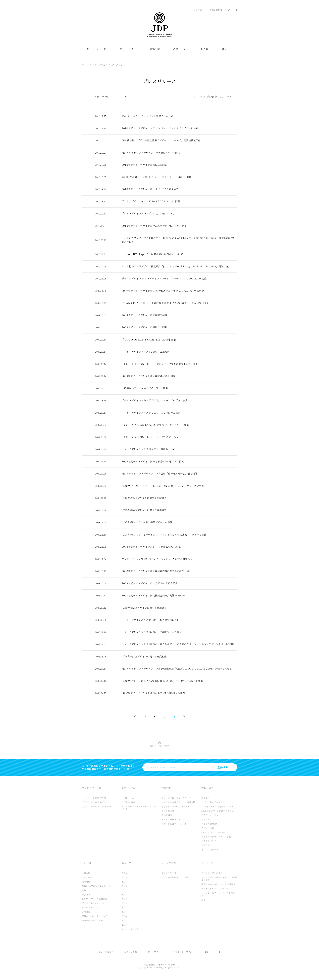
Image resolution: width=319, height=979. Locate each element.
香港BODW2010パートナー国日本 (218, 884)
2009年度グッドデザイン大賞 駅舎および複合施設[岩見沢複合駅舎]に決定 (163, 291)
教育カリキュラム (209, 815)
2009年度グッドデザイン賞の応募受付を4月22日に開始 (153, 461)
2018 (124, 908)
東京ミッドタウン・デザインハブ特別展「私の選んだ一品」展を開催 (159, 474)
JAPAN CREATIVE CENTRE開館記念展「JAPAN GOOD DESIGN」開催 (165, 303)
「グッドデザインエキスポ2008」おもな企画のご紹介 (152, 620)
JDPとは (204, 49)
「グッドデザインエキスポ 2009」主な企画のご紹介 (151, 413)
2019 (124, 903)
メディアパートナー (170, 819)
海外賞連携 (166, 815)
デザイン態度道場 (209, 824)
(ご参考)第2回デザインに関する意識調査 (144, 656)
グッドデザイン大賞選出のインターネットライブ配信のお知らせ (157, 559)
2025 (124, 877)
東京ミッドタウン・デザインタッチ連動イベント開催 (151, 153)
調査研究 (205, 819)
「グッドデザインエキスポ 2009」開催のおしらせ (150, 449)
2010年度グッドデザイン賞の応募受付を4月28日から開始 (154, 226)
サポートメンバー (90, 908)
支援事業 (86, 912)
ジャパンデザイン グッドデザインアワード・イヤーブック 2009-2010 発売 (164, 278)
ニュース (227, 49)
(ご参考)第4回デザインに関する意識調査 (144, 510)
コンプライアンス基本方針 (94, 899)
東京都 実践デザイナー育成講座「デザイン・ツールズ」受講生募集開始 (161, 140)
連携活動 (155, 49)
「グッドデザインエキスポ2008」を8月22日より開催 (152, 632)
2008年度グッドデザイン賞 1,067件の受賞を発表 (150, 583)
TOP (159, 746)
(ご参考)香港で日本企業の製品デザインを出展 (147, 522)
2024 (124, 882)
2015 (124, 920)
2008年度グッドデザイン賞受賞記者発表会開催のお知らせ (154, 595)
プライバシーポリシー (183, 952)
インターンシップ (209, 850)
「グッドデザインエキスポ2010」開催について (148, 213)
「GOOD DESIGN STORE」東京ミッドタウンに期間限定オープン (160, 364)
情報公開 (86, 895)
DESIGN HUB (129, 802)
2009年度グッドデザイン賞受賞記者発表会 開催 (148, 376)
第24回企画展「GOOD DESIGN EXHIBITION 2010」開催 (157, 177)
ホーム (85, 65)
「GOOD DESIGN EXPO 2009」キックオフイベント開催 (155, 425)
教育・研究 (179, 49)
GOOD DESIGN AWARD (95, 798)
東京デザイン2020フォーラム (175, 807)
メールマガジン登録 (131, 929)
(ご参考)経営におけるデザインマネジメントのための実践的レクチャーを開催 (164, 535)
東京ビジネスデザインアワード (176, 798)
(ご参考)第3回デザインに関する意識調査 (144, 608)
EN (229, 10)
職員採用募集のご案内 (92, 920)
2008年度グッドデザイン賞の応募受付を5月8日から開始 (153, 693)
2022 (124, 890)
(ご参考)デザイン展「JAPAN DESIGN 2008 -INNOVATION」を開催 (162, 681)
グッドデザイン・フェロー (94, 903)
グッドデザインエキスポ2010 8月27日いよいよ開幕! (151, 201)
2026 (124, 873)
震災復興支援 (167, 811)
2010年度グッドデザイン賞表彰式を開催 (144, 165)
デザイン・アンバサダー (213, 873)
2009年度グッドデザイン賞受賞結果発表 (144, 315)
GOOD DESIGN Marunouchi (97, 807)
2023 (124, 886)
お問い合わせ (216, 10)
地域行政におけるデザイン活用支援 (178, 802)
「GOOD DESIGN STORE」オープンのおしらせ (150, 437)
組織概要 (86, 882)
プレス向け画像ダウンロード (216, 97)
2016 (124, 916)
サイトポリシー (155, 952)
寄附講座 (205, 798)
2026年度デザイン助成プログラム (217, 811)
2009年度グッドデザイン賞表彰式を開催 (144, 327)
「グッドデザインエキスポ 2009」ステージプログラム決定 (155, 400)
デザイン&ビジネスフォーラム (216, 889)
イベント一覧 (128, 798)
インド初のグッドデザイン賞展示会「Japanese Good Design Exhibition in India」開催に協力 (176, 266)
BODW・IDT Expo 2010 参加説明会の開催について (152, 254)
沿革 (84, 890)
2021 (124, 895)
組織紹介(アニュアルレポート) (96, 886)
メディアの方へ (196, 10)
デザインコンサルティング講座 (216, 837)
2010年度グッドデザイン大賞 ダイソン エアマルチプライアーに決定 (160, 128)
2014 (124, 925)
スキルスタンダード (210, 841)
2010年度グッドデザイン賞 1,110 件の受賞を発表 (150, 189)
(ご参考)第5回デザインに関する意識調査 (144, 498)
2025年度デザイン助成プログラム (217, 807)
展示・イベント (128, 49)
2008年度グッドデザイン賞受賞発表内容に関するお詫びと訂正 (157, 571)
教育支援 (205, 845)
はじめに (86, 873)
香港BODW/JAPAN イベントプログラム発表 (147, 116)
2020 (124, 899)
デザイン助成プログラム (213, 802)
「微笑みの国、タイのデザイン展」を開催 (145, 388)
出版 (203, 900)
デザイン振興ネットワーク (174, 824)
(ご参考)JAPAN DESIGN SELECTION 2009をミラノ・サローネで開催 (163, 486)
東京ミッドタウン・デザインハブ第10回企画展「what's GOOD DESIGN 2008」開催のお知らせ (177, 669)
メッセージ (87, 877)
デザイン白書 (207, 828)
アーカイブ (207, 863)
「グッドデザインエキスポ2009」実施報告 (146, 352)
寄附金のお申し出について (94, 916)
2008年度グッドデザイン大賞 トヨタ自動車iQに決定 (151, 547)
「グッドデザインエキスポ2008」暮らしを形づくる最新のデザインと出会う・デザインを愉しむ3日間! (179, 644)
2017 (124, 912)
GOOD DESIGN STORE (94, 802)
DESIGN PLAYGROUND (214, 832)
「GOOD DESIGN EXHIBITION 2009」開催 (149, 339)
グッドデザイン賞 (96, 49)
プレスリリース (168, 873)
